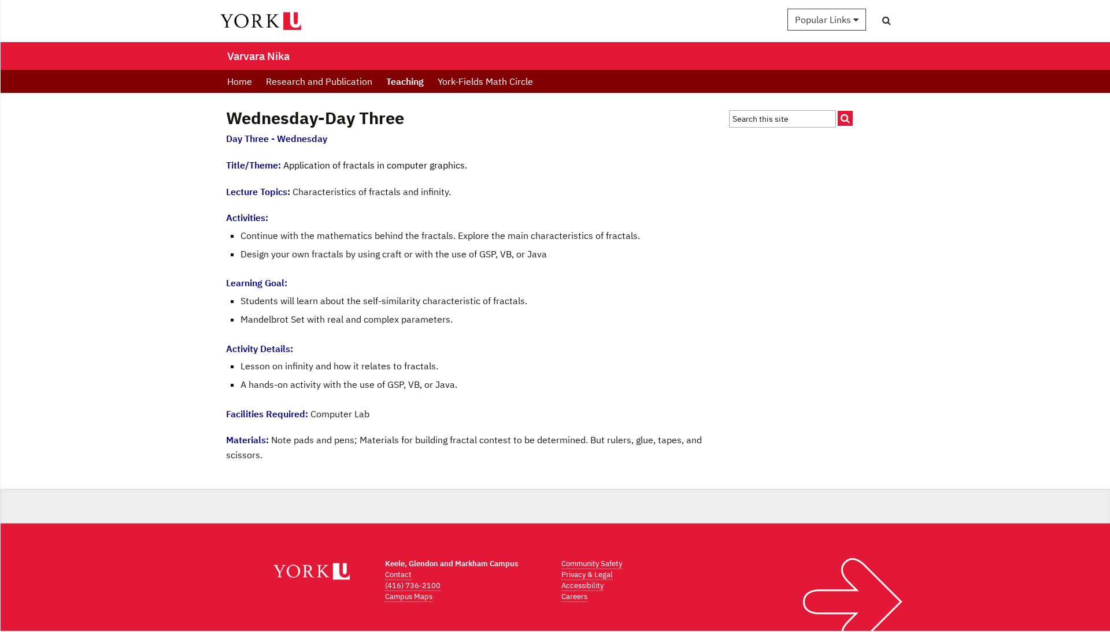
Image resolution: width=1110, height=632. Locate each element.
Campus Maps (408, 596)
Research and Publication (319, 81)
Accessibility (582, 585)
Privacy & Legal (587, 574)
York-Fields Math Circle (485, 81)
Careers (574, 596)
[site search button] (845, 118)
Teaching (405, 81)
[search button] (886, 20)
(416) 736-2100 (413, 585)
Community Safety (591, 564)
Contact (398, 574)
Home (239, 81)
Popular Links (824, 19)
